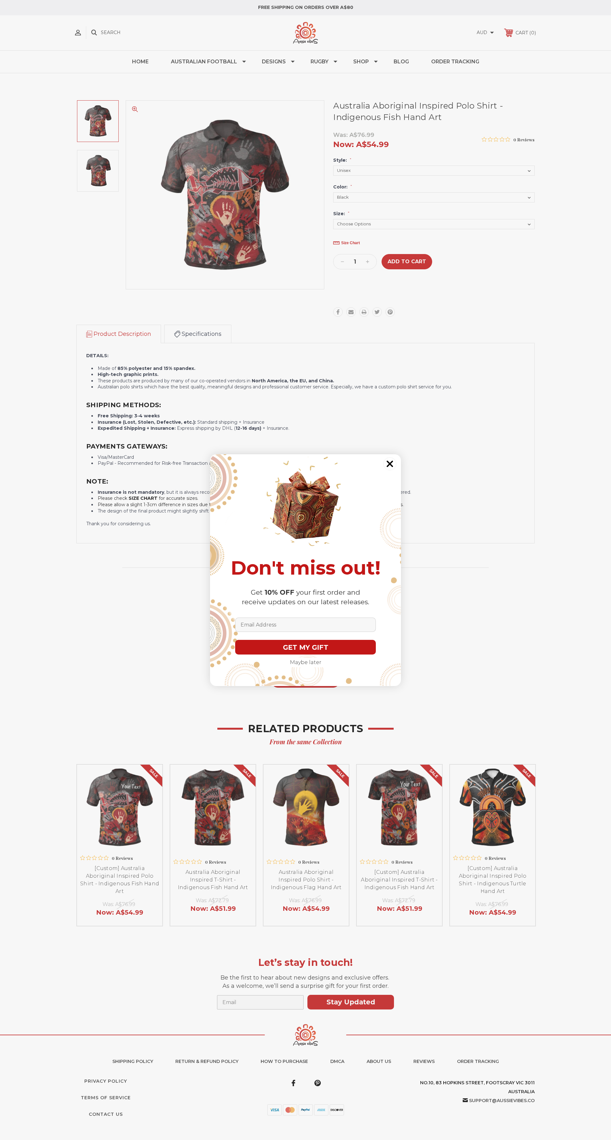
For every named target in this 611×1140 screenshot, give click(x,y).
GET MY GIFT (305, 647)
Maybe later (305, 662)
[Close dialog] (389, 463)
